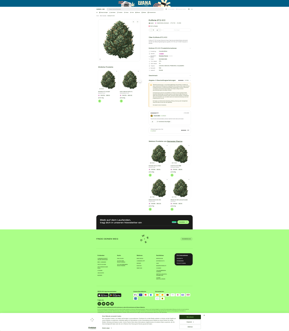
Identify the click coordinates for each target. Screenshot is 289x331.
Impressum (159, 258)
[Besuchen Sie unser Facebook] (103, 304)
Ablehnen (190, 326)
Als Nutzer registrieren (121, 261)
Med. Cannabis (103, 15)
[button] (176, 9)
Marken (100, 275)
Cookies (158, 268)
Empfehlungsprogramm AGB (161, 275)
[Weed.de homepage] (100, 9)
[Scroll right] (139, 80)
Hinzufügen (177, 30)
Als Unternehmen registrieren (122, 265)
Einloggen (120, 258)
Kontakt (139, 265)
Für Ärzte (180, 258)
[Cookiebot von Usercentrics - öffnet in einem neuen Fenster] (92, 328)
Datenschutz (160, 260)
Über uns (139, 268)
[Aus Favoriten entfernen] (116, 71)
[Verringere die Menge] (150, 30)
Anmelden (182, 222)
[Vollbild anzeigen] (100, 59)
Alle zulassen (190, 317)
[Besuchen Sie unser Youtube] (108, 304)
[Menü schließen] (97, 12)
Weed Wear (140, 258)
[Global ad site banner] (144, 3)
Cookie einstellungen (160, 278)
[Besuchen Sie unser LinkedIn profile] (112, 304)
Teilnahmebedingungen (161, 271)
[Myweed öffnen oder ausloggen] (192, 9)
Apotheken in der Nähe (103, 267)
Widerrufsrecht (161, 265)
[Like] (152, 121)
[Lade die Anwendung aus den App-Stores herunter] (103, 295)
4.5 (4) (151, 23)
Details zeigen (106, 328)
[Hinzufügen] (99, 101)
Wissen (139, 263)
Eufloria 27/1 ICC (111, 15)
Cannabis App (141, 260)
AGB (157, 263)
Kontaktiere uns (186, 239)
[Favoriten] (137, 21)
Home (97, 15)
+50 (175, 222)
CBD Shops (101, 273)
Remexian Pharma (174, 141)
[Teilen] (133, 21)
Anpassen (189, 321)
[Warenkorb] (189, 9)
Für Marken (180, 260)
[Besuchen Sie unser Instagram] (99, 304)
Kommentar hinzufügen (164, 121)
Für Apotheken (181, 263)
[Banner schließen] (204, 315)
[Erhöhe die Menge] (160, 30)
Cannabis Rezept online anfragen (103, 259)
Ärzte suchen (102, 264)
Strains (100, 270)
